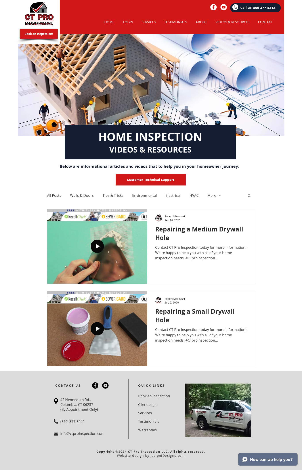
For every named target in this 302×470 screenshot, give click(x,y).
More (211, 195)
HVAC (194, 195)
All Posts (54, 195)
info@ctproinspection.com (82, 433)
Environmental (144, 195)
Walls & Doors (82, 195)
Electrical (173, 195)
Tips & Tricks (113, 195)
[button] (249, 196)
